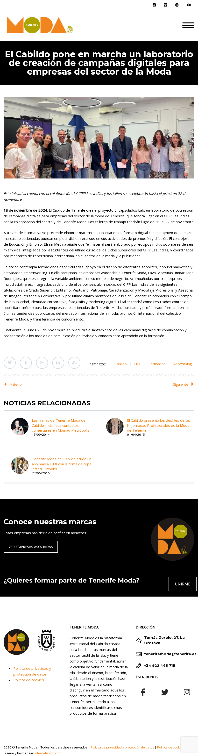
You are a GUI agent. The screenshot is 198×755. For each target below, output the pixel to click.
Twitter (10, 363)
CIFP (137, 363)
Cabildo (121, 363)
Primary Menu (188, 25)
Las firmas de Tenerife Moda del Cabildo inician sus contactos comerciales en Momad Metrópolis (60, 425)
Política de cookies (28, 679)
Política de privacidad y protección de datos (122, 747)
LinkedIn (58, 363)
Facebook (26, 363)
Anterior (16, 384)
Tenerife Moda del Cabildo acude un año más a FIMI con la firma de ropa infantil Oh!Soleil (61, 463)
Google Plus (42, 363)
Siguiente (180, 384)
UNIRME (182, 584)
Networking (182, 363)
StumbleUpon (74, 363)
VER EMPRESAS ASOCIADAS (31, 546)
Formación (157, 363)
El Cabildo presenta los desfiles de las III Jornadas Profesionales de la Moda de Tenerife (158, 425)
